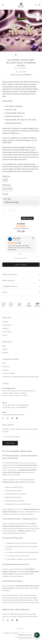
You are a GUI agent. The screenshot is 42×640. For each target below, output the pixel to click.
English (20, 628)
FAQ (3, 363)
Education (5, 328)
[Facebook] (3, 418)
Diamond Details (9, 286)
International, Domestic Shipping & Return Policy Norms (20, 377)
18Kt (5, 180)
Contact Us (5, 367)
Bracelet (5, 353)
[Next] (29, 54)
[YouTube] (17, 418)
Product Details (9, 274)
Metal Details (8, 280)
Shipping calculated (16, 75)
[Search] (36, 5)
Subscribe (10, 443)
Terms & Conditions (8, 373)
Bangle (4, 349)
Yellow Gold (7, 189)
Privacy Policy (6, 332)
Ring (3, 346)
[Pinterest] (12, 418)
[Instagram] (7, 418)
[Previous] (12, 54)
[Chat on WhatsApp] (37, 635)
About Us (5, 322)
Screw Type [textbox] (7, 199)
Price (4, 292)
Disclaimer (5, 370)
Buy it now (21, 264)
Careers (4, 335)
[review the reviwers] (33, 238)
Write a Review (27, 218)
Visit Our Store (7, 325)
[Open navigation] (3, 5)
